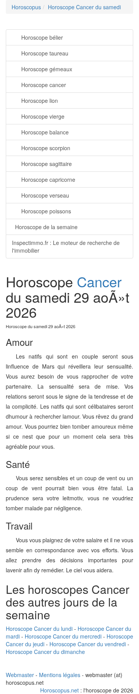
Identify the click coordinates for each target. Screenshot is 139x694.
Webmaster (20, 675)
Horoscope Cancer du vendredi (87, 644)
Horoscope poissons (46, 211)
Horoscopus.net (59, 690)
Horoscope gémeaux (46, 69)
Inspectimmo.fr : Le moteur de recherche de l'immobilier (66, 246)
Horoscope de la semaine (46, 227)
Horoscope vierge (42, 116)
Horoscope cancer (43, 85)
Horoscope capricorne (48, 179)
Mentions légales (59, 675)
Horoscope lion (39, 100)
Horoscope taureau (44, 53)
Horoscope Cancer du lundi (39, 628)
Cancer (99, 281)
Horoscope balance (45, 132)
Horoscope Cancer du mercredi (63, 636)
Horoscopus (26, 7)
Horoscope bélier (42, 37)
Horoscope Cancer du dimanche (45, 651)
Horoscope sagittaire (46, 164)
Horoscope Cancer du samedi (84, 7)
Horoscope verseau (45, 195)
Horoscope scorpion (45, 148)
